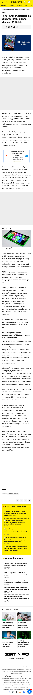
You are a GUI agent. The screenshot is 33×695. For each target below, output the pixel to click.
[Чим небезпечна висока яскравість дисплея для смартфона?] (9, 635)
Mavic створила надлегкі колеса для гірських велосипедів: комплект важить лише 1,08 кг (16, 589)
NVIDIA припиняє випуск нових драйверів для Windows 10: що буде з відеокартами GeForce (15, 513)
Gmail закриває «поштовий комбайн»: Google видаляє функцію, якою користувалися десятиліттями (15, 531)
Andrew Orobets (9, 31)
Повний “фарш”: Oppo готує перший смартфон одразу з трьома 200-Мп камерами (15, 565)
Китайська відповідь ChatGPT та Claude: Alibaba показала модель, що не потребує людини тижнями (16, 539)
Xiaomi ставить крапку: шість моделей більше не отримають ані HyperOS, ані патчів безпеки (14, 522)
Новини (9, 9)
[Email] (14, 27)
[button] (3, 2)
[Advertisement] (16, 93)
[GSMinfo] (16, 2)
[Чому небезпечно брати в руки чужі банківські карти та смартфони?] (9, 616)
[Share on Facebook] (6, 27)
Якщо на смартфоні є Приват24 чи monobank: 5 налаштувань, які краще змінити (15, 574)
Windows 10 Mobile (13, 493)
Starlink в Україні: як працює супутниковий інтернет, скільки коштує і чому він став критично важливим (16, 598)
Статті (4, 12)
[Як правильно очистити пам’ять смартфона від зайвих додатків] (24, 616)
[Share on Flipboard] (11, 27)
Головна (4, 9)
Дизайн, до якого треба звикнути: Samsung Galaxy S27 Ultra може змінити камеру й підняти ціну (16, 548)
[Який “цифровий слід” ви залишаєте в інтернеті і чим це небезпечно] (24, 635)
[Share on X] (9, 27)
